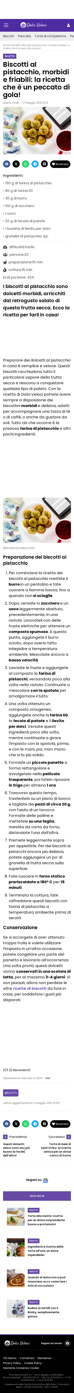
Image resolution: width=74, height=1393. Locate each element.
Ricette (16, 45)
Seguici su (34, 1180)
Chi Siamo (10, 1358)
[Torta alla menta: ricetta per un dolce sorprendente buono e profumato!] (16, 1221)
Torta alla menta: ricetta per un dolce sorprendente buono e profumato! (46, 1220)
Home (6, 45)
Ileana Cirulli (11, 103)
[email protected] (11, 1377)
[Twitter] (16, 164)
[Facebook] (6, 164)
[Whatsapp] (25, 164)
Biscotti (8, 36)
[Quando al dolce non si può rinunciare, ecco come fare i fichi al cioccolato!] (16, 1282)
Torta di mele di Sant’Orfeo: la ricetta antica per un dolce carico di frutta (56, 1149)
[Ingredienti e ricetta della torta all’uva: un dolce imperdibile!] (16, 1251)
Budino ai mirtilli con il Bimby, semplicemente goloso (43, 1312)
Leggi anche (37, 1196)
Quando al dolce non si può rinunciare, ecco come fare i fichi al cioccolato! (47, 1281)
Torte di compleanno (50, 36)
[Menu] (6, 25)
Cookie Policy (33, 1363)
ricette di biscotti (29, 988)
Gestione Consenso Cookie (21, 1368)
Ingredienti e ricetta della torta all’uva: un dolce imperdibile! (45, 1251)
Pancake (24, 36)
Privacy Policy (12, 1363)
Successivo (57, 1137)
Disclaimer (44, 1358)
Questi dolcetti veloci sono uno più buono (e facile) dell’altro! (16, 1149)
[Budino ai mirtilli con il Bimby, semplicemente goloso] (16, 1313)
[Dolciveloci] (34, 25)
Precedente (18, 1137)
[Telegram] (35, 164)
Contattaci (27, 1358)
